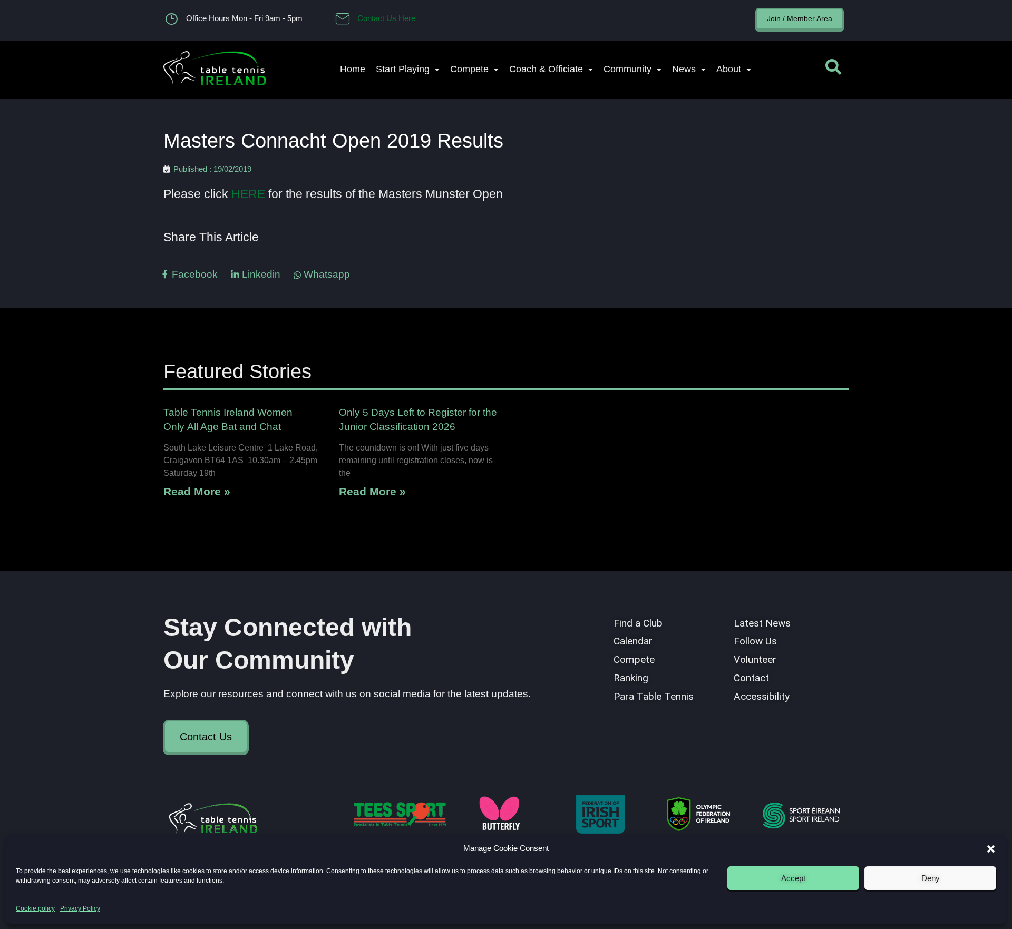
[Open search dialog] (833, 69)
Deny (930, 878)
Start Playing (403, 69)
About (728, 69)
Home (352, 69)
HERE (248, 194)
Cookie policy (35, 908)
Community (627, 69)
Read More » (196, 491)
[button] (991, 849)
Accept (793, 878)
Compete (469, 69)
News (684, 69)
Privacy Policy (80, 908)
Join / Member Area (799, 18)
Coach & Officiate (546, 69)
